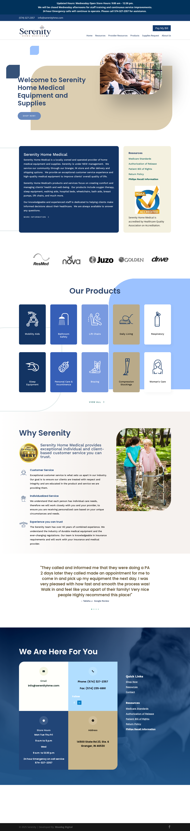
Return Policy (136, 174)
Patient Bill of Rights (140, 169)
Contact (130, 692)
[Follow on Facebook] (74, 703)
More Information (35, 217)
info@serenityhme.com (43, 685)
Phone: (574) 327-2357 (93, 681)
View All (95, 402)
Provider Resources (118, 36)
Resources (100, 36)
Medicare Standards (140, 158)
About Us (166, 36)
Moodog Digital (64, 827)
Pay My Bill (161, 28)
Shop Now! (29, 116)
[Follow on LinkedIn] (79, 703)
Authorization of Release (143, 163)
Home (89, 36)
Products (134, 36)
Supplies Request (150, 36)
